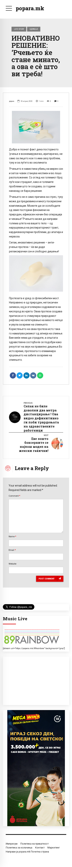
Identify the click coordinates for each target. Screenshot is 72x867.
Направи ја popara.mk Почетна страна (27, 851)
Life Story (19, 29)
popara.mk (30, 8)
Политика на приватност (34, 843)
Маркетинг (53, 847)
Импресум (11, 843)
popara (11, 101)
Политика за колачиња (19, 847)
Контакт (40, 847)
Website (12, 563)
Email (12, 550)
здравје (34, 29)
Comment (14, 495)
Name (12, 536)
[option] (36, 127)
